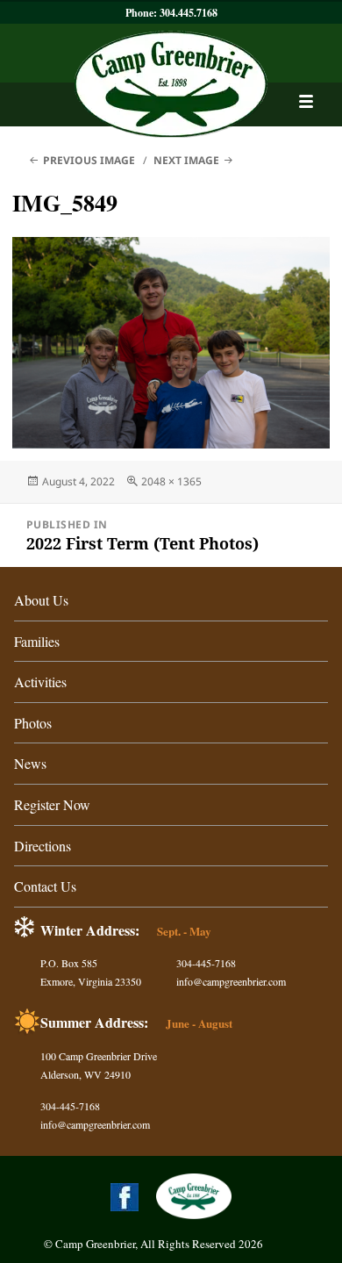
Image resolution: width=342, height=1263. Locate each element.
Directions (42, 845)
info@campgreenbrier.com (231, 981)
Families (37, 641)
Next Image (186, 160)
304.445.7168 (188, 12)
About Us (41, 600)
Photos (33, 723)
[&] (305, 101)
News (30, 763)
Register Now (52, 804)
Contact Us (45, 886)
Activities (40, 681)
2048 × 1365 (171, 481)
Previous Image (89, 160)
